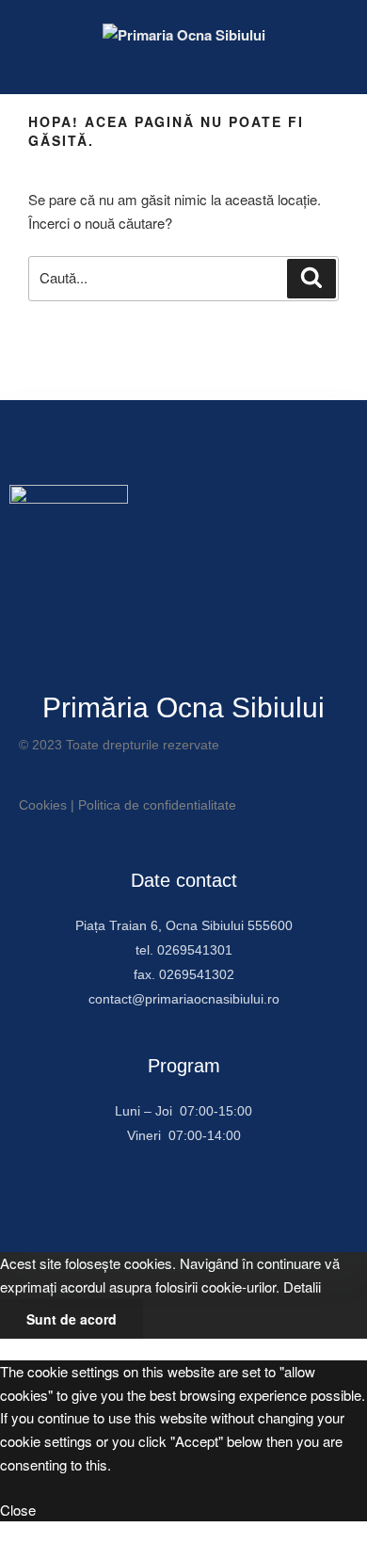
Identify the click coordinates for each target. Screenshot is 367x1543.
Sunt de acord (71, 1319)
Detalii (302, 1286)
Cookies (43, 804)
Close (18, 1509)
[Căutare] (311, 278)
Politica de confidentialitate (157, 804)
